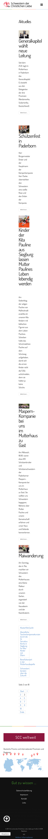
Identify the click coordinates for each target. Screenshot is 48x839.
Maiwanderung (31, 555)
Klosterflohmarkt (24, 627)
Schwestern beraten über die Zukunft (24, 672)
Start (22, 691)
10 (21, 708)
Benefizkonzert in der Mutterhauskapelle (24, 661)
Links (24, 803)
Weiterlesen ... (24, 113)
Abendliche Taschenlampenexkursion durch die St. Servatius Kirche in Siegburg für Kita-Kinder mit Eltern (24, 643)
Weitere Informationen (24, 837)
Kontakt (24, 798)
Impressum (24, 794)
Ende (22, 712)
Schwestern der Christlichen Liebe (17, 4)
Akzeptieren (5, 834)
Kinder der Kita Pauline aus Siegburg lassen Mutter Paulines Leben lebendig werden (26, 257)
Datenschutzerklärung (24, 790)
